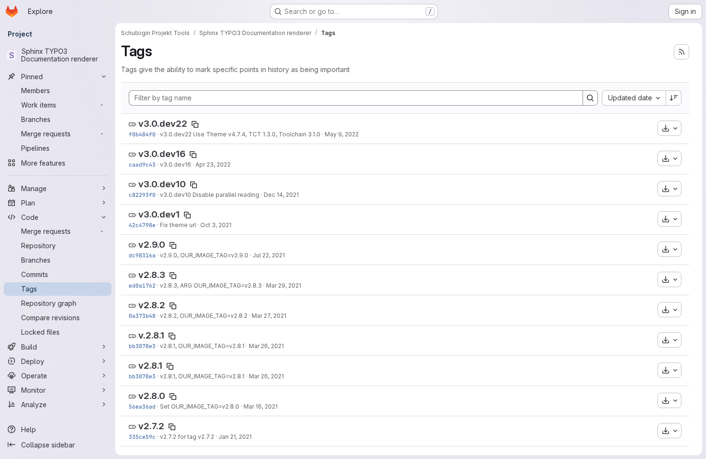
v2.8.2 (151, 305)
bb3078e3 (142, 346)
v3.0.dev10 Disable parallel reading (209, 194)
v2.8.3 (151, 274)
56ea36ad (142, 406)
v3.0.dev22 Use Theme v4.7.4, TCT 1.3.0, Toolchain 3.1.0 (240, 134)
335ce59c (142, 436)
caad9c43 (142, 164)
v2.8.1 (150, 365)
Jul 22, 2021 (269, 255)
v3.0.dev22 (162, 123)
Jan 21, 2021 (235, 436)
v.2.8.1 (151, 335)
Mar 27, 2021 (269, 315)
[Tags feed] (681, 52)
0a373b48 (142, 315)
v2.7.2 (151, 426)
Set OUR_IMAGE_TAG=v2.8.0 (199, 406)
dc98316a (142, 255)
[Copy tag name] (195, 124)
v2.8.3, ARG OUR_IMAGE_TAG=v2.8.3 (211, 285)
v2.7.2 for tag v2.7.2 (187, 436)
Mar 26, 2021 (266, 346)
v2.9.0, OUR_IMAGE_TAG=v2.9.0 (204, 255)
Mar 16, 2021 (260, 406)
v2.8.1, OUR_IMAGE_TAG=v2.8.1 (202, 346)
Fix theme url (178, 225)
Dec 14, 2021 (281, 194)
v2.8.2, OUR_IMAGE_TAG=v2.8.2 (203, 315)
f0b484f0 (142, 134)
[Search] (590, 98)
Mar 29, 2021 (283, 285)
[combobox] (634, 98)
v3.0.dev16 (161, 153)
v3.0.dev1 (159, 214)
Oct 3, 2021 (215, 225)
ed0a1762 (142, 285)
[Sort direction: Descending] (674, 98)
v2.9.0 (151, 244)
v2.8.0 (151, 395)
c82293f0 (142, 194)
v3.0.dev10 (162, 184)
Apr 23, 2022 (213, 164)
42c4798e (142, 225)
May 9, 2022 (342, 134)
